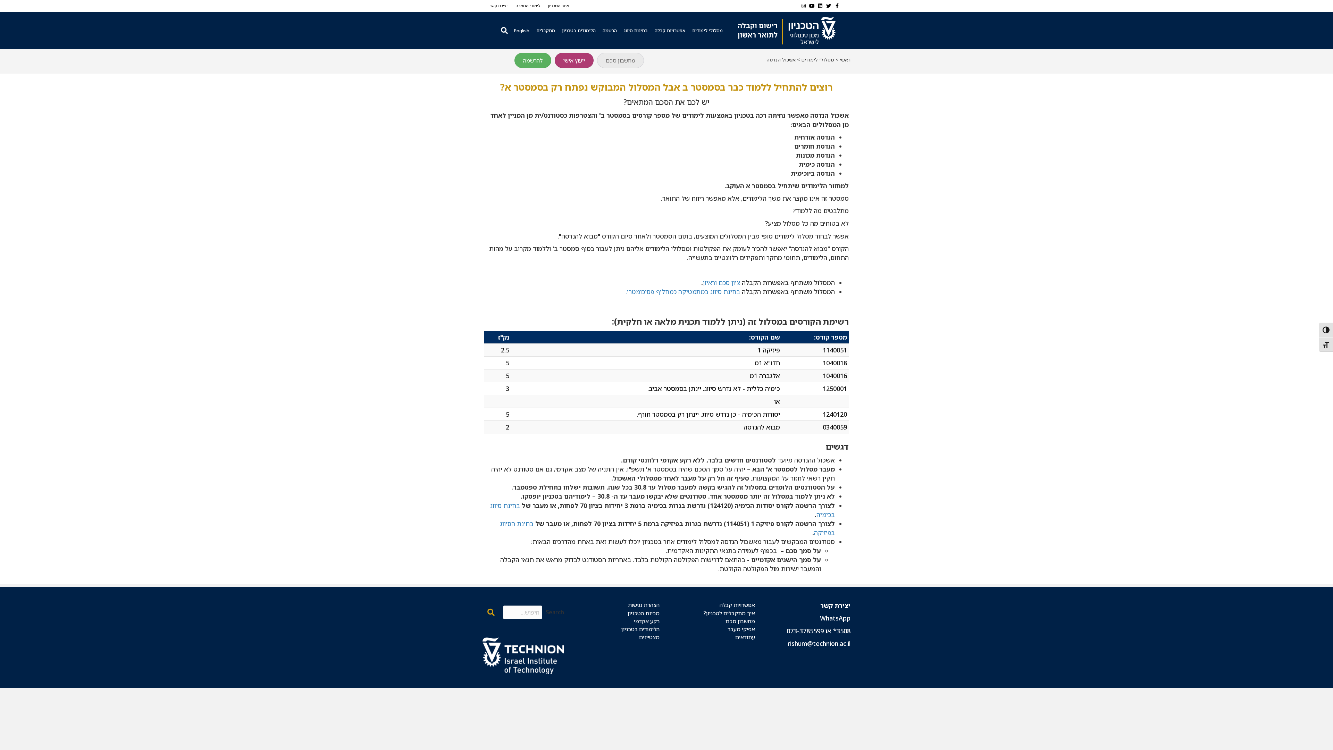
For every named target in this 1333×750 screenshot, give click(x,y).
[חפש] (503, 31)
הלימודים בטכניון (579, 30)
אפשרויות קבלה (670, 30)
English (521, 30)
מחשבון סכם (740, 621)
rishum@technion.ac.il (819, 643)
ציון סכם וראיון (721, 282)
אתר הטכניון (558, 5)
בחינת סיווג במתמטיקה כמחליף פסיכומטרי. (683, 292)
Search (555, 612)
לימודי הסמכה (527, 5)
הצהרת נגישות (644, 605)
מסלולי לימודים (707, 30)
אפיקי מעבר (741, 629)
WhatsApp (835, 618)
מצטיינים (649, 637)
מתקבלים (545, 30)
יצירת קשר (498, 5)
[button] (491, 612)
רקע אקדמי (647, 621)
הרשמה (610, 30)
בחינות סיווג (636, 30)
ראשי (845, 59)
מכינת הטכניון (644, 613)
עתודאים (745, 637)
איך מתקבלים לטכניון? (729, 613)
